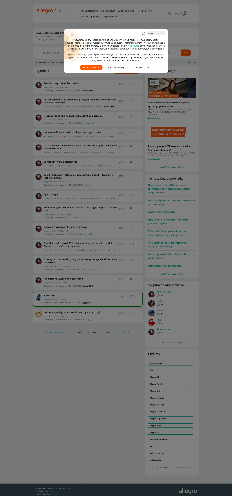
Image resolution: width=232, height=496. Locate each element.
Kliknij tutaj (133, 45)
